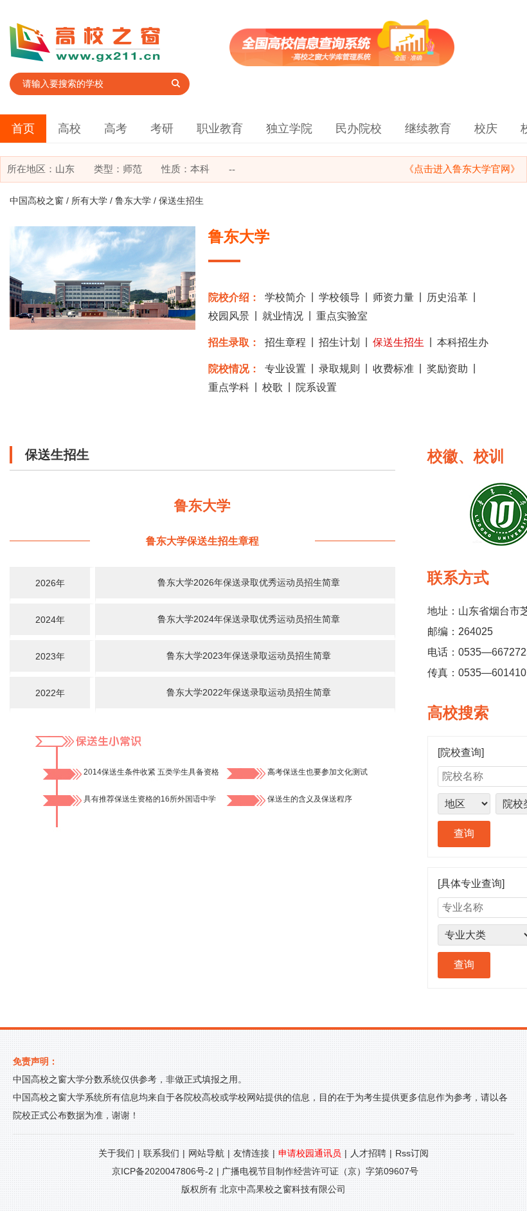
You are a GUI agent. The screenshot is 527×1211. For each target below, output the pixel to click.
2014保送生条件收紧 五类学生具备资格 (151, 771)
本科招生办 (462, 342)
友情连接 (251, 1153)
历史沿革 (447, 297)
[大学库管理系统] (341, 62)
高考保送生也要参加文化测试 (317, 771)
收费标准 (393, 368)
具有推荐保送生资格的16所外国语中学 (150, 798)
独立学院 (289, 128)
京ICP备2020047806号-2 (162, 1171)
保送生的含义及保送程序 (309, 798)
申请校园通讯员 (309, 1153)
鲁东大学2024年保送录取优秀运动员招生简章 (248, 619)
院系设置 (316, 387)
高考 (115, 128)
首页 (23, 128)
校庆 (485, 128)
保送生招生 (398, 342)
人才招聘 (368, 1153)
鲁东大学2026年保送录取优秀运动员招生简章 (248, 582)
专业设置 (285, 368)
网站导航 (206, 1153)
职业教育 (220, 128)
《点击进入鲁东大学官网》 (462, 168)
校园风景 (228, 315)
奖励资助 (447, 368)
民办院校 (358, 128)
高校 (69, 128)
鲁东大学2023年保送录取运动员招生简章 (248, 655)
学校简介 (285, 297)
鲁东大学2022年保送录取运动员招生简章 (248, 692)
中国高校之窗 (37, 200)
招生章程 (285, 342)
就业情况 (282, 315)
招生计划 (339, 342)
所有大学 (89, 200)
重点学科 (228, 387)
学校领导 (339, 297)
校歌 (272, 387)
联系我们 (161, 1153)
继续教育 (428, 128)
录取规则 (339, 368)
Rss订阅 (412, 1153)
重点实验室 (342, 315)
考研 (162, 128)
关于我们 (116, 1153)
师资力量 (393, 297)
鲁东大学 (133, 200)
